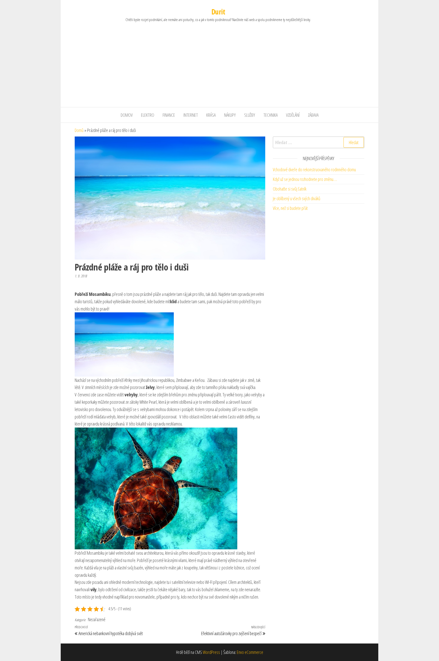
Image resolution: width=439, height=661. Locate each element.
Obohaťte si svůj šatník (289, 189)
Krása (211, 115)
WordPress (211, 652)
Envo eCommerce (250, 652)
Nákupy (230, 115)
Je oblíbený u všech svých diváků (296, 198)
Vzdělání (293, 115)
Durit (218, 11)
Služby (249, 115)
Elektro (147, 115)
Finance (169, 115)
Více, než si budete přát (290, 208)
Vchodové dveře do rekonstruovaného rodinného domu (314, 169)
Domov (127, 115)
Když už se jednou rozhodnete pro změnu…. (305, 179)
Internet (190, 115)
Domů (79, 130)
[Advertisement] (219, 69)
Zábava (313, 115)
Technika (270, 115)
